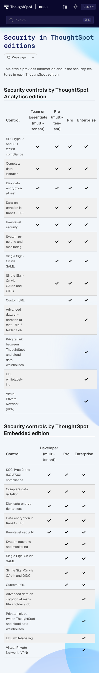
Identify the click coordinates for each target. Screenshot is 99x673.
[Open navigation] (65, 7)
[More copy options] (33, 57)
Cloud (87, 7)
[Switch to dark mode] (75, 6)
